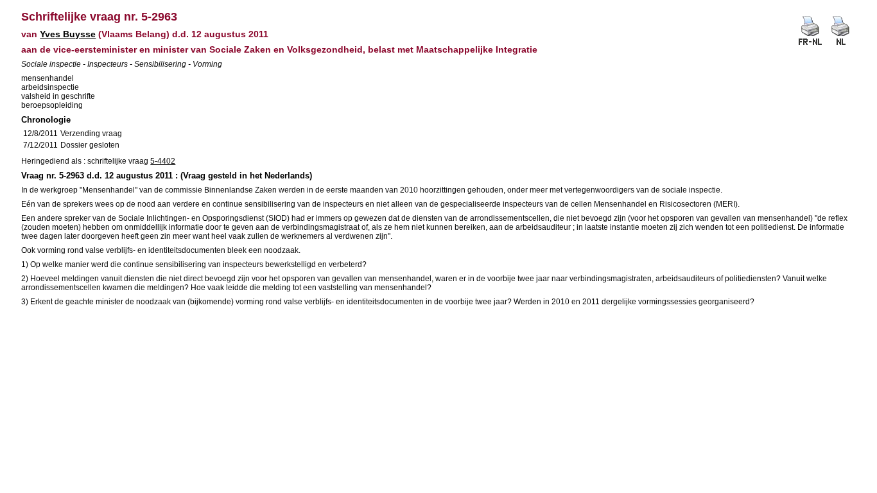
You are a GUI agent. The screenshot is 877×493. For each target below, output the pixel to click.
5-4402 (162, 161)
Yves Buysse (68, 34)
